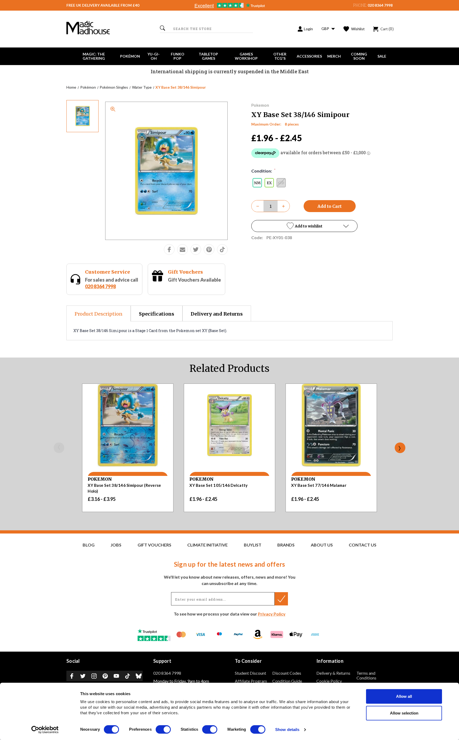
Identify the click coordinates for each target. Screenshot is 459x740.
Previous (59, 447)
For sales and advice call (111, 283)
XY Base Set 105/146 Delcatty (218, 485)
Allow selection (404, 713)
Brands (286, 545)
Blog (89, 545)
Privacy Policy (272, 613)
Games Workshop (246, 56)
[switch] (163, 729)
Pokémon (130, 56)
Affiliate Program (251, 680)
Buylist (252, 545)
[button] (304, 226)
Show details (287, 730)
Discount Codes (286, 673)
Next (400, 447)
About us (322, 545)
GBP (325, 28)
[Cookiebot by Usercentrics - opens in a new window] (45, 730)
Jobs (115, 545)
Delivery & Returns (333, 673)
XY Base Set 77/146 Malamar (318, 485)
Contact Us (362, 545)
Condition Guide (287, 680)
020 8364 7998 (380, 5)
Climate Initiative (207, 545)
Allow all (404, 696)
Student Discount (250, 673)
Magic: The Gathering (94, 56)
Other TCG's (279, 56)
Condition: (263, 170)
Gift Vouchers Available (194, 280)
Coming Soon (359, 56)
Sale (381, 56)
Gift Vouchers (185, 272)
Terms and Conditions (366, 675)
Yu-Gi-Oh (153, 56)
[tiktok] (222, 249)
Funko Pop (177, 56)
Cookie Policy (329, 680)
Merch (334, 56)
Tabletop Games (208, 56)
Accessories (309, 56)
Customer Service (107, 272)
